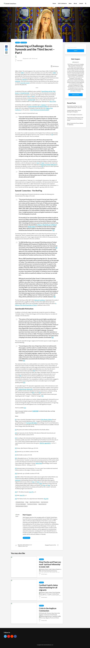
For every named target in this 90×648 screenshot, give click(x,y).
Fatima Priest (39, 463)
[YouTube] (8, 636)
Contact (81, 3)
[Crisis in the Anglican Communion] (24, 613)
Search (75, 50)
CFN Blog (17, 42)
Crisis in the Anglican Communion (47, 609)
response (43, 104)
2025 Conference (62, 3)
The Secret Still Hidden (31, 423)
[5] (54, 296)
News (70, 3)
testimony (17, 81)
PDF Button (56, 66)
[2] (42, 166)
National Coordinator (39, 300)
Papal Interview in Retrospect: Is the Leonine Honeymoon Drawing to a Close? (75, 119)
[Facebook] (15, 636)
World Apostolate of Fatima (21, 506)
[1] (52, 134)
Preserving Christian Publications (48, 164)
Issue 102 (22, 495)
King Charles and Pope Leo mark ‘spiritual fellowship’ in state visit (50, 564)
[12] (33, 392)
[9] (20, 375)
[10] (24, 382)
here (28, 96)
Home (54, 3)
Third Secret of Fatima (32, 504)
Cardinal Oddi (31, 99)
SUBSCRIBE (35, 411)
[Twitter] (5, 636)
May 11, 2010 (53, 101)
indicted (24, 79)
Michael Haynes (44, 574)
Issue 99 (31, 492)
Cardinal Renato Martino (24, 389)
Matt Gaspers (23, 42)
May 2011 (46, 498)
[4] (56, 247)
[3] (53, 230)
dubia (40, 483)
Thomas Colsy (44, 620)
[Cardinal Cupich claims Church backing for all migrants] (24, 590)
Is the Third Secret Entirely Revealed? (39, 110)
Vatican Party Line (42, 504)
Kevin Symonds (44, 502)
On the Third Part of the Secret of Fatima (38, 106)
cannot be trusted (24, 83)
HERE (22, 72)
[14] (42, 396)
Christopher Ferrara (20, 502)
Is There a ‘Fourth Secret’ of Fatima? (47, 225)
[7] (24, 360)
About (75, 3)
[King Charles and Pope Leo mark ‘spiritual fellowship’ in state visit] (24, 566)
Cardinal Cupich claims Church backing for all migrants (48, 587)
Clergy (27, 502)
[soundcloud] (11, 636)
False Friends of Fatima (46, 419)
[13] (40, 392)
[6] (52, 337)
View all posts (26, 537)
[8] (34, 370)
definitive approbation (45, 443)
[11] (31, 389)
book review (31, 226)
